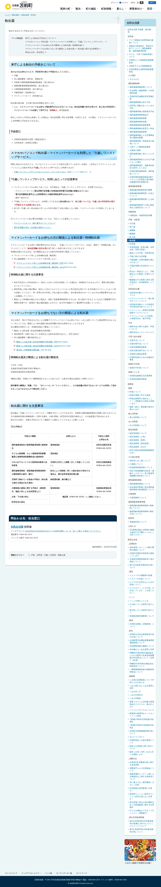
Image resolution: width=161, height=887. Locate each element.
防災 (149, 8)
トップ (7, 15)
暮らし (120, 8)
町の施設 (91, 8)
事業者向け (135, 8)
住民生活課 (25, 15)
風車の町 (65, 8)
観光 (78, 8)
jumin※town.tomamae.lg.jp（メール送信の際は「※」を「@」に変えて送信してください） (63, 531)
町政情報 (106, 8)
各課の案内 (15, 15)
